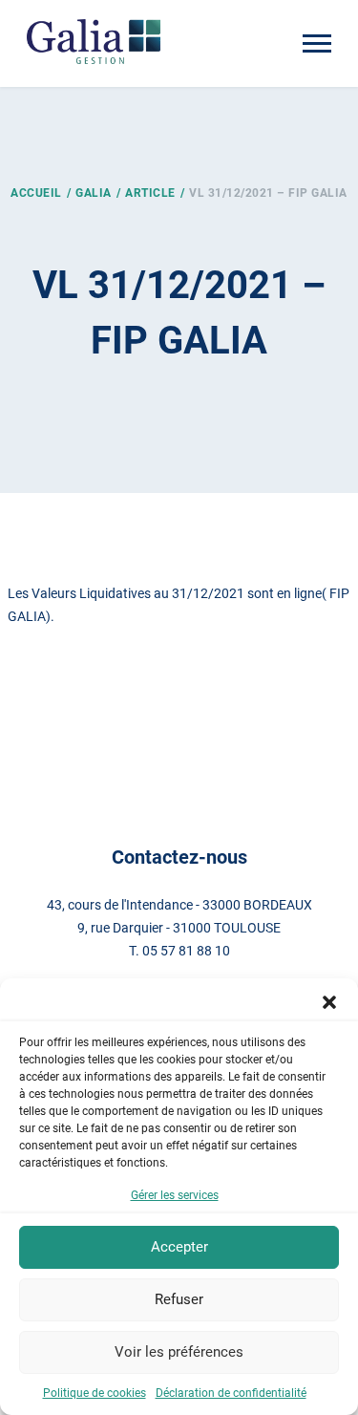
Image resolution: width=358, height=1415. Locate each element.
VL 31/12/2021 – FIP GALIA (268, 193)
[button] (329, 1002)
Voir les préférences (179, 1352)
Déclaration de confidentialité (231, 1393)
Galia (93, 193)
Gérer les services (175, 1195)
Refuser (179, 1299)
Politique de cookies (94, 1393)
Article (150, 193)
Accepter (179, 1246)
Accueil (36, 193)
